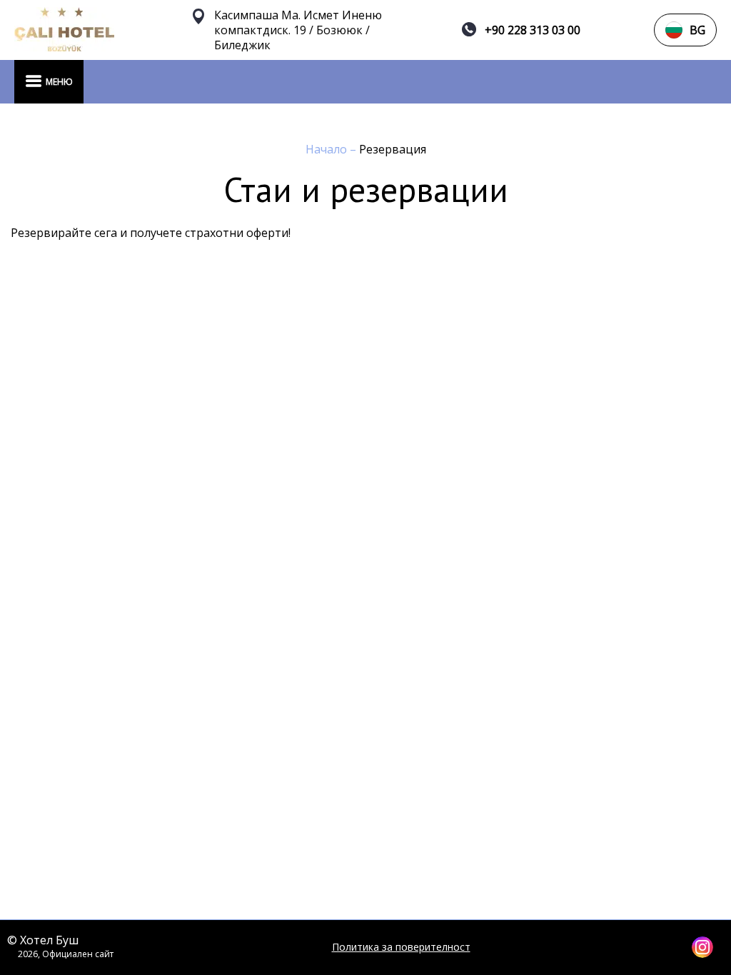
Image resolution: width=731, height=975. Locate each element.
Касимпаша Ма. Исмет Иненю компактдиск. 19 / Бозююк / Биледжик (298, 30)
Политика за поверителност (401, 947)
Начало (328, 149)
